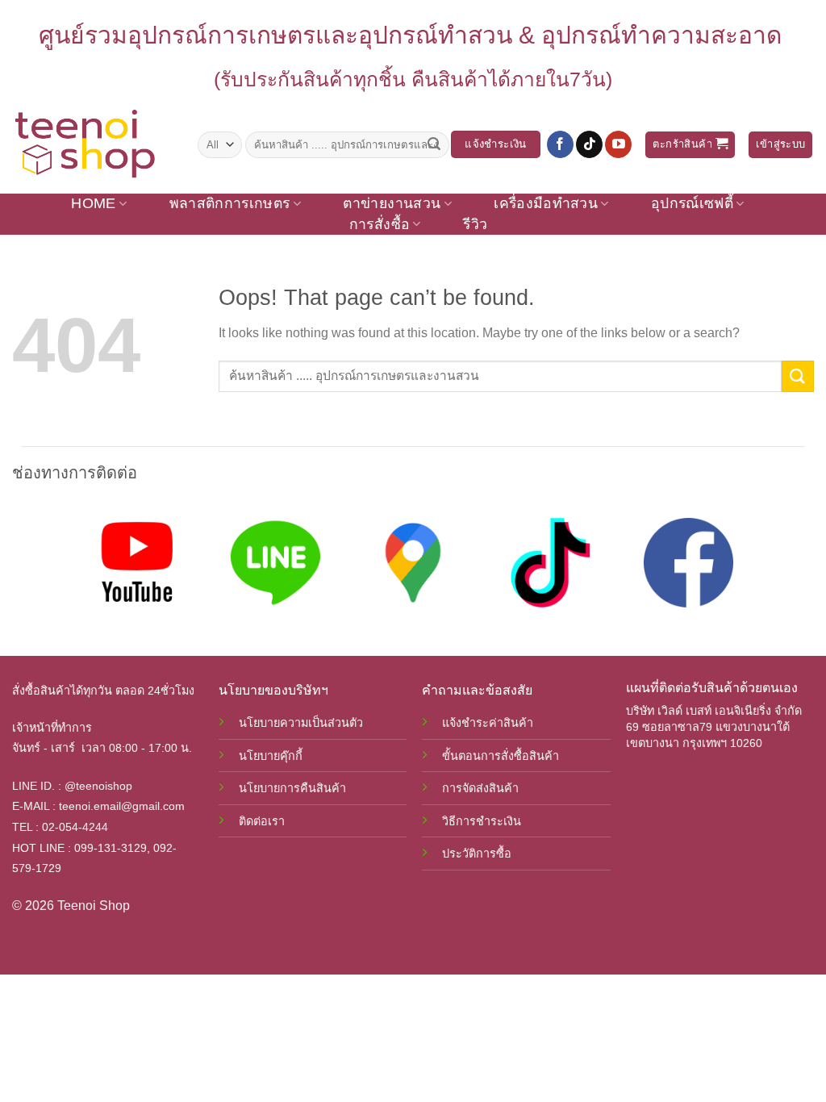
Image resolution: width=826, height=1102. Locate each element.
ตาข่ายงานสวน (391, 203)
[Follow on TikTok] (589, 144)
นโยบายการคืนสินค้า (292, 788)
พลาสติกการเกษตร (229, 203)
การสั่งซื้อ (379, 224)
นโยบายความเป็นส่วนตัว (301, 722)
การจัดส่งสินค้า (480, 788)
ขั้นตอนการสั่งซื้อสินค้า (500, 755)
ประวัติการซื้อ (476, 853)
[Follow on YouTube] (618, 144)
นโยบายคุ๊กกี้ (270, 755)
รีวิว (475, 224)
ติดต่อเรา (262, 821)
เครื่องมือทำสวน (546, 203)
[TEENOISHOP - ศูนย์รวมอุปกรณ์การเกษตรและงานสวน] (92, 144)
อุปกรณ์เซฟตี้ (692, 203)
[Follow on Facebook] (560, 144)
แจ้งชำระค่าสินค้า (487, 722)
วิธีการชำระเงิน (481, 821)
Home (93, 203)
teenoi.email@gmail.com (122, 805)
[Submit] (434, 144)
